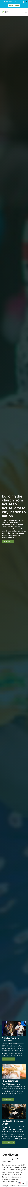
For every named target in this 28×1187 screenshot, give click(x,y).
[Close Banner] (26, 2)
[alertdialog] (14, 4)
